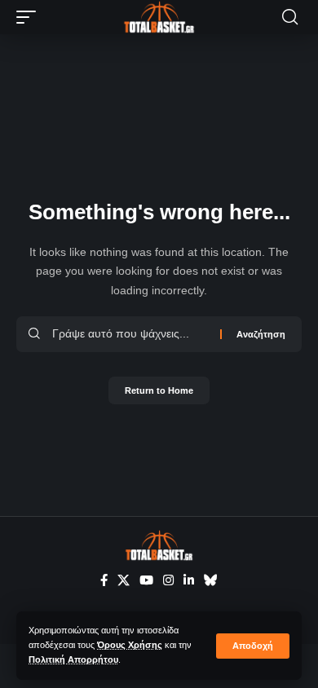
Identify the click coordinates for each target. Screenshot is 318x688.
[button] (252, 646)
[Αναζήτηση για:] (130, 334)
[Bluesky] (211, 580)
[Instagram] (168, 580)
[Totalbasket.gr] (159, 17)
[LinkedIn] (188, 580)
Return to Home (159, 390)
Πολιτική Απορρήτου (73, 659)
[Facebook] (104, 580)
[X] (123, 580)
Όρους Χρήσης (129, 645)
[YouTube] (146, 580)
